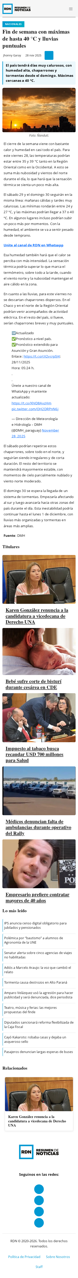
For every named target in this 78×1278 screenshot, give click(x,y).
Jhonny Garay (12, 55)
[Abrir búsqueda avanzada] (62, 9)
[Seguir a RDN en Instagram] (39, 1200)
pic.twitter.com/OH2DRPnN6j (35, 409)
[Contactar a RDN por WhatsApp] (39, 1223)
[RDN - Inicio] (18, 9)
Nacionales (13, 24)
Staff (39, 1267)
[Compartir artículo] (49, 55)
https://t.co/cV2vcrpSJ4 (42, 356)
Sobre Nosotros (58, 1257)
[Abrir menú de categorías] (71, 9)
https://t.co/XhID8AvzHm (32, 403)
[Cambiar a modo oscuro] (56, 9)
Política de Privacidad (24, 1257)
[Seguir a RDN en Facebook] (39, 1189)
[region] (39, 1104)
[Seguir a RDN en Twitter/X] (39, 1211)
